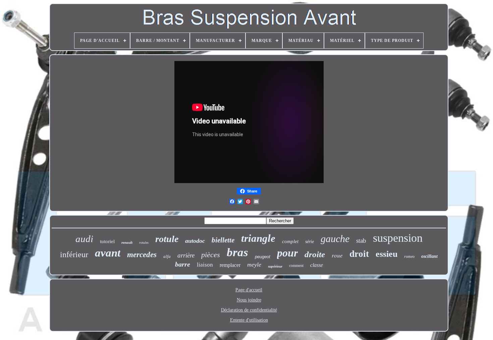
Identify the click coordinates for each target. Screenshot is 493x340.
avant (107, 253)
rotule (166, 239)
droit (359, 254)
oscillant (429, 256)
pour (287, 253)
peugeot (262, 256)
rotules (144, 242)
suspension (398, 238)
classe (316, 265)
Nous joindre (249, 299)
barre (182, 264)
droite (315, 254)
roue (337, 255)
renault (126, 242)
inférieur (74, 254)
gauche (335, 238)
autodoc (195, 240)
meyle (254, 264)
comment (296, 265)
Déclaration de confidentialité (249, 310)
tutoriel (107, 241)
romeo (409, 256)
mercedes (142, 254)
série (309, 241)
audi (84, 238)
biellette (223, 240)
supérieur (275, 266)
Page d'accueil (248, 289)
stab (361, 240)
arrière (186, 255)
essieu (386, 254)
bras (237, 252)
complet (290, 241)
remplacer (230, 265)
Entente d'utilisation (249, 320)
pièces (210, 254)
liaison (205, 265)
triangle (258, 238)
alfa (167, 256)
